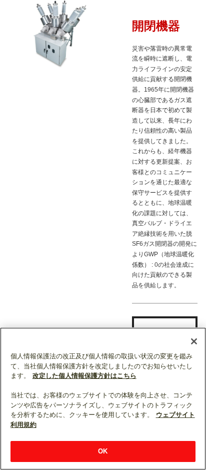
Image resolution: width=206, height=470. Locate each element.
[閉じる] (194, 341)
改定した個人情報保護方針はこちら (84, 375)
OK (103, 451)
